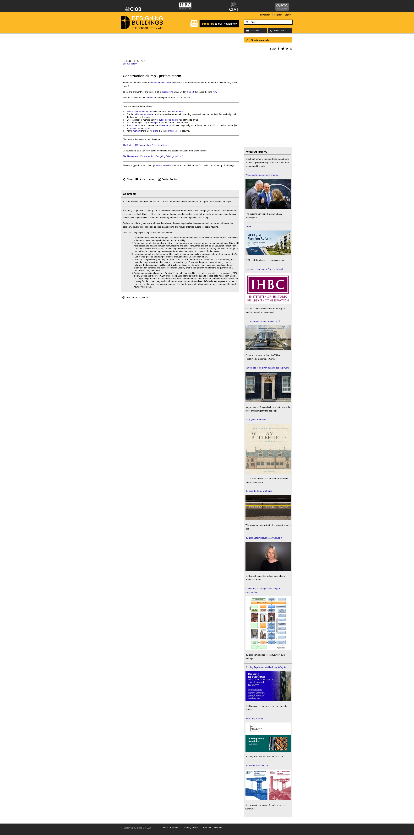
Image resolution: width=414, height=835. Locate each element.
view (215, 92)
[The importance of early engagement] (268, 349)
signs (155, 131)
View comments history (137, 297)
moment (137, 131)
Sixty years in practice (256, 419)
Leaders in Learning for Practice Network (264, 269)
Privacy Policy (191, 827)
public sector (140, 114)
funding (175, 120)
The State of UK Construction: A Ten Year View (145, 145)
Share (129, 179)
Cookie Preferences (171, 827)
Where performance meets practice (261, 175)
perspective (167, 92)
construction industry (161, 82)
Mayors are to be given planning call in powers (267, 368)
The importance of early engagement (262, 321)
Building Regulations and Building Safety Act (266, 667)
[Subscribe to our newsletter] (214, 27)
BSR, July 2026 (252, 718)
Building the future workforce (258, 491)
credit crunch (176, 111)
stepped (150, 114)
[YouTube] (290, 48)
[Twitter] (282, 48)
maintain (133, 128)
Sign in (288, 15)
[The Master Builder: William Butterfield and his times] (268, 473)
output (155, 122)
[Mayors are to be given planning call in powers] (268, 401)
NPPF (248, 226)
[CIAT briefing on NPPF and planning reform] (268, 254)
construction (146, 111)
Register (278, 15)
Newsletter (265, 15)
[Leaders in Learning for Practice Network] (268, 303)
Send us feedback (170, 179)
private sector (165, 125)
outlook (149, 97)
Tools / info (279, 30)
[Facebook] (278, 48)
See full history (130, 64)
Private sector (133, 111)
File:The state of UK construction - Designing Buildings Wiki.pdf (153, 156)
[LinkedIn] (286, 48)
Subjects (255, 30)
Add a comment (147, 179)
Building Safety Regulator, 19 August (262, 538)
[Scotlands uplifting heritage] (268, 799)
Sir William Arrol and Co (256, 765)
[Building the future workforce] (268, 519)
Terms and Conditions (212, 827)
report (191, 92)
